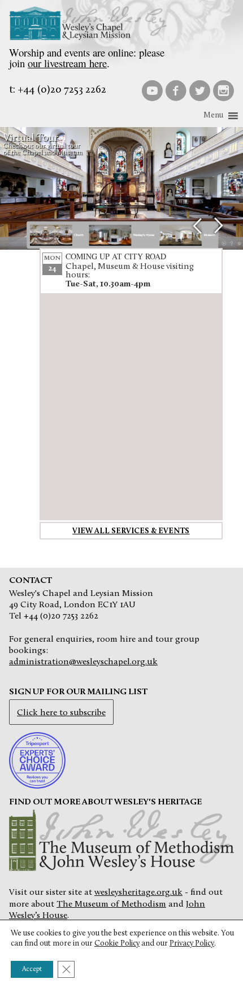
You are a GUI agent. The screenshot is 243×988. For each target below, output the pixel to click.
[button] (213, 116)
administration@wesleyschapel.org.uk (83, 662)
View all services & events (130, 531)
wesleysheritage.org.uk (138, 892)
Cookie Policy (117, 943)
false (197, 226)
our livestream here (67, 63)
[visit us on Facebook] (175, 90)
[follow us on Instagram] (223, 90)
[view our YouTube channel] (152, 90)
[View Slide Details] (121, 188)
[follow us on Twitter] (199, 90)
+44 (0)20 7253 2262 (62, 90)
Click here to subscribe (61, 712)
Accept (32, 969)
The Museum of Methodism (111, 904)
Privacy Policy (192, 943)
